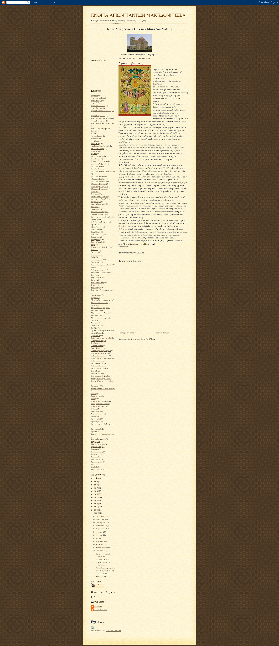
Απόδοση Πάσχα (97, 148)
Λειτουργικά (96, 295)
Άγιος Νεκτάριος (98, 121)
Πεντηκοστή (96, 396)
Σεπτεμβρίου (101, 525)
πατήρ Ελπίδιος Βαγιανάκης (103, 388)
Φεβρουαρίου (101, 547)
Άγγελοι (94, 95)
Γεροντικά (95, 194)
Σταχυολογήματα (98, 439)
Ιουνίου (99, 535)
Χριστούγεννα (97, 461)
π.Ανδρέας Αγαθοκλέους (101, 358)
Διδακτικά (95, 209)
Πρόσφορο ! (96, 429)
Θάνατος (94, 249)
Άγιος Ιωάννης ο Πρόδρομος (102, 110)
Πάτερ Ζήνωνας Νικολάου (102, 381)
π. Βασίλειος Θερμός (99, 355)
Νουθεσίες (95, 325)
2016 (96, 491)
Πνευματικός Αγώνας (100, 403)
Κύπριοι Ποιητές (98, 282)
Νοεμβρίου (100, 519)
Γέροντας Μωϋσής (98, 181)
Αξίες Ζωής (95, 143)
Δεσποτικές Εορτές (99, 199)
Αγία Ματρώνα (97, 98)
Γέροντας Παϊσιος (98, 184)
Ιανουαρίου (101, 550)
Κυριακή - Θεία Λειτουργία (102, 290)
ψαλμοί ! (94, 464)
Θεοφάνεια (95, 262)
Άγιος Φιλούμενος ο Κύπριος (103, 123)
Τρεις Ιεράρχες (97, 446)
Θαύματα (95, 252)
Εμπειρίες (95, 224)
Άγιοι (93, 103)
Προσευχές (95, 419)
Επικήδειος (95, 232)
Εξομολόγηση (96, 227)
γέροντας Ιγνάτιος (98, 179)
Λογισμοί (95, 297)
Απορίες (94, 151)
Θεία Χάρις (95, 257)
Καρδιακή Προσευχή (99, 272)
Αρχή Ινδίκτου (97, 156)
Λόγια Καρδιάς (100, 609)
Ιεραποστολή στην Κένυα (101, 264)
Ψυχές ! (94, 467)
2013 (96, 500)
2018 (96, 485)
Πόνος (93, 416)
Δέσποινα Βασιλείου (99, 196)
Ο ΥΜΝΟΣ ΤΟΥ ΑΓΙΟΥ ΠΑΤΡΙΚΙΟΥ (105, 572)
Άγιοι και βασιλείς (103, 576)
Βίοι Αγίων (95, 158)
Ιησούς (93, 267)
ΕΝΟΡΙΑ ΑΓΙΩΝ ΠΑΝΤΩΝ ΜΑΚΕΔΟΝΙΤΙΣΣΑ (138, 15)
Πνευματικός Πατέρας (100, 406)
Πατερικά (95, 386)
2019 (96, 481)
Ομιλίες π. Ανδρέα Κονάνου (103, 555)
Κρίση (93, 280)
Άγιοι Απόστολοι (98, 105)
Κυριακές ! (95, 287)
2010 (96, 510)
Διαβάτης (98, 606)
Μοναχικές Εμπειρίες (100, 318)
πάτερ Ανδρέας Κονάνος (101, 378)
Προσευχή (95, 421)
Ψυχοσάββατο (96, 469)
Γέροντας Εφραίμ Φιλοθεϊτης (103, 171)
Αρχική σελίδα (162, 332)
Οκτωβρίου (101, 522)
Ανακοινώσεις (97, 138)
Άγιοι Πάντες (96, 108)
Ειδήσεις (94, 219)
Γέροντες (94, 191)
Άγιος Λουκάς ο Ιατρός (100, 118)
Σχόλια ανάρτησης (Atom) (143, 338)
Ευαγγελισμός (97, 242)
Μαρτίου (100, 544)
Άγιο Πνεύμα (96, 100)
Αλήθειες (94, 133)
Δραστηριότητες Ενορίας (101, 217)
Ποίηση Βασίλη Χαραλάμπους (97, 412)
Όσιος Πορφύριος (98, 348)
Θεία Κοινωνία (97, 254)
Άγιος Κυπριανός (98, 115)
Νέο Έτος (94, 320)
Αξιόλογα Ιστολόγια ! (100, 146)
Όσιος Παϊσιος (97, 345)
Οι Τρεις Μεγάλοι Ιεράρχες (103, 563)
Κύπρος (94, 285)
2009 (96, 513)
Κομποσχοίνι (96, 277)
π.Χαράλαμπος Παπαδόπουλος (97, 361)
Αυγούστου (100, 528)
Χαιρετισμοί (96, 456)
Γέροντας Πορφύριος (99, 186)
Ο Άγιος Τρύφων (102, 559)
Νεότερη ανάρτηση (128, 332)
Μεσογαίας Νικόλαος (99, 302)
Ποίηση (94, 409)
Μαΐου (99, 538)
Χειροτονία (96, 459)
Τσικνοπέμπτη (97, 451)
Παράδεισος (96, 373)
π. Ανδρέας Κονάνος (99, 353)
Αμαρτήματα (96, 136)
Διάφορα (94, 206)
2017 (96, 488)
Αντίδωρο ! (95, 141)
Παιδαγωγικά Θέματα (100, 368)
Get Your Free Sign (113, 631)
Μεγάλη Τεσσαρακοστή (100, 300)
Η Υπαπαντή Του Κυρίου (101, 247)
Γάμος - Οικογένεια (99, 161)
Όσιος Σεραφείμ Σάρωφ (101, 350)
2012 (96, 503)
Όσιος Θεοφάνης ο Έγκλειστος (98, 341)
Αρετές (94, 153)
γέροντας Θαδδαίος (99, 176)
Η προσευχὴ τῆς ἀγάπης (105, 567)
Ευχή (93, 244)
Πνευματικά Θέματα (99, 401)
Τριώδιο (94, 449)
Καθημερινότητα (98, 269)
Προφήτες (95, 431)
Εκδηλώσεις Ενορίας (99, 222)
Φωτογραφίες (96, 454)
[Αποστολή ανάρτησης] (153, 244)
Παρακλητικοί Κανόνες (100, 376)
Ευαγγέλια (95, 239)
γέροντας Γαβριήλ (98, 163)
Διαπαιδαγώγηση (98, 204)
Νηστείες (94, 323)
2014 (96, 497)
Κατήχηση (95, 275)
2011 (96, 506)
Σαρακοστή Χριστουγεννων (102, 434)
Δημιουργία (96, 201)
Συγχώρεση (95, 441)
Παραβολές (95, 371)
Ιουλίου (99, 532)
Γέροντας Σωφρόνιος (99, 189)
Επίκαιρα (95, 229)
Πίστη (93, 398)
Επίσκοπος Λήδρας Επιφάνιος (99, 235)
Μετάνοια (95, 305)
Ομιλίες (94, 328)
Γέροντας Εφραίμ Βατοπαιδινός (98, 167)
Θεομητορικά (96, 259)
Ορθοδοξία (95, 335)
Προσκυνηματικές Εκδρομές (102, 424)
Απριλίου (100, 541)
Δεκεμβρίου (101, 516)
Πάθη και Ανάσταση (99, 365)
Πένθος (94, 393)
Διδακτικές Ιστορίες (99, 211)
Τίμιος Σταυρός (97, 444)
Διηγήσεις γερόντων (99, 214)
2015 (96, 494)
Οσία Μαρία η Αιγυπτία (101, 338)
